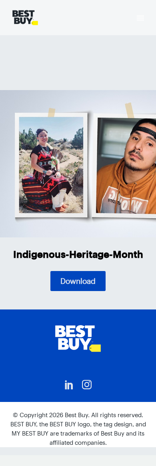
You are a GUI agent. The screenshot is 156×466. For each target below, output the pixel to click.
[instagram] (87, 385)
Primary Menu (140, 18)
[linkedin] (69, 385)
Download (78, 281)
